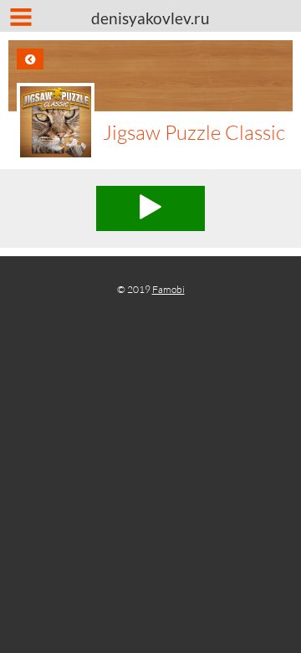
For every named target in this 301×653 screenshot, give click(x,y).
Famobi (168, 289)
